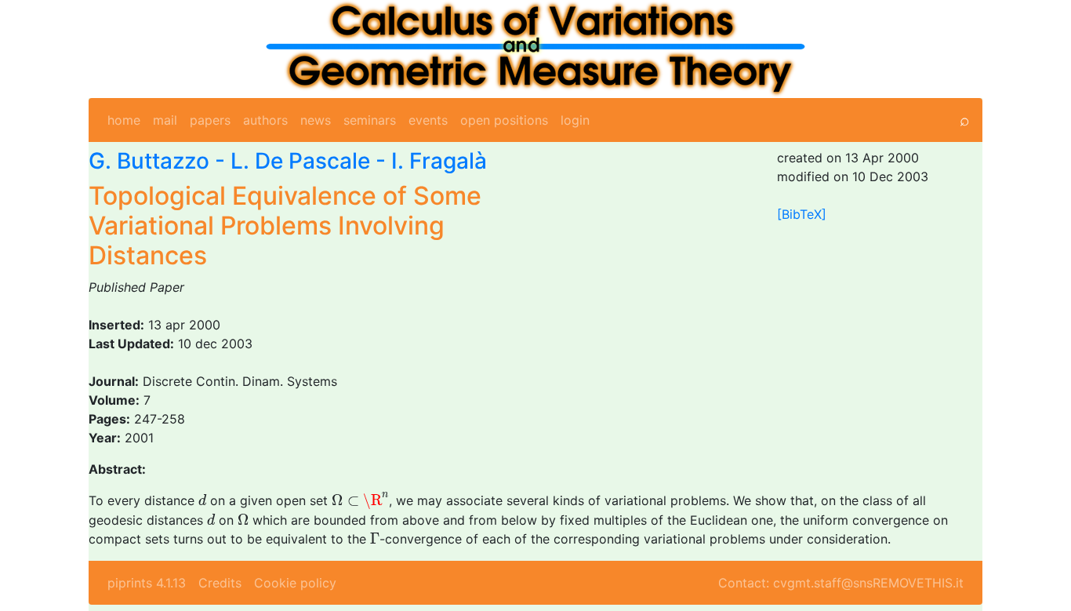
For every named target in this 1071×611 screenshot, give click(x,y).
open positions (504, 120)
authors (265, 120)
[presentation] (202, 500)
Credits (219, 583)
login (575, 120)
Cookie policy (295, 583)
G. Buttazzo (149, 160)
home (123, 120)
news (315, 120)
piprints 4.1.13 (146, 583)
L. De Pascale (300, 160)
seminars (369, 120)
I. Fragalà (439, 160)
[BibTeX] (801, 214)
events (428, 120)
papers (210, 120)
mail (165, 120)
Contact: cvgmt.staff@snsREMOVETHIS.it (841, 583)
